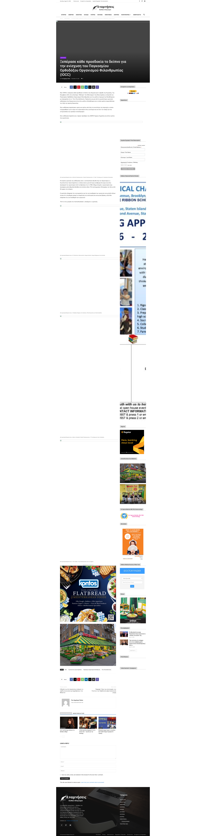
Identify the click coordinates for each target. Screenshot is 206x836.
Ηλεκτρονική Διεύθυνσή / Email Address (131, 147)
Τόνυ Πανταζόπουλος (106, 669)
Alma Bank (123, 524)
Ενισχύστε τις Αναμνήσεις (85, 1)
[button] (144, 15)
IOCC (66, 669)
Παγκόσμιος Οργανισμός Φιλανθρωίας (91, 669)
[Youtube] (145, 1)
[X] (75, 87)
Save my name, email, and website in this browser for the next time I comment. (82, 774)
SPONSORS (123, 799)
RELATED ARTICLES (66, 713)
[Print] (93, 87)
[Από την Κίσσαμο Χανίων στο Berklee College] (69, 723)
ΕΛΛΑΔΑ (86, 14)
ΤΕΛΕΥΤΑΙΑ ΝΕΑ (124, 824)
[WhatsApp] (82, 87)
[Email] (89, 87)
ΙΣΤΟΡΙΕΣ (63, 14)
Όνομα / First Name (126, 152)
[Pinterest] (78, 87)
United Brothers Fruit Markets (128, 458)
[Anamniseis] (103, 7)
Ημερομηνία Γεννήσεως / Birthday (129, 162)
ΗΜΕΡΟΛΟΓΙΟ (137, 14)
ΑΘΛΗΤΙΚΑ (79, 14)
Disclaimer (98, 834)
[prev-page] (61, 737)
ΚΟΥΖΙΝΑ (100, 14)
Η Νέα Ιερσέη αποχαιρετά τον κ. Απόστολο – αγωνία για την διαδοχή (87, 732)
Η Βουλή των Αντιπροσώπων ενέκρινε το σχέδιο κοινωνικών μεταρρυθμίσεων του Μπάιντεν (71, 691)
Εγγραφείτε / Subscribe (120, 834)
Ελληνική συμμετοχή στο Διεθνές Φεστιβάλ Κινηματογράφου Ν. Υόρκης (106, 732)
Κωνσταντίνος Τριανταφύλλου (75, 669)
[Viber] (97, 87)
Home (61, 18)
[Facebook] (139, 1)
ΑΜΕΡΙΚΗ (71, 14)
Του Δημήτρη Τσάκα (65, 78)
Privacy (103, 834)
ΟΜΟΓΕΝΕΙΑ (108, 14)
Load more (132, 650)
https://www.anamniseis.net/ (77, 702)
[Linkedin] (86, 87)
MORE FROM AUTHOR (78, 713)
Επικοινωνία (76, 1)
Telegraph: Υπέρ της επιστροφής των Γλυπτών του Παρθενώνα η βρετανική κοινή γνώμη (104, 691)
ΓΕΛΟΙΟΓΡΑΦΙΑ (125, 821)
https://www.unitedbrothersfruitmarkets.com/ (133, 481)
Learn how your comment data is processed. (92, 782)
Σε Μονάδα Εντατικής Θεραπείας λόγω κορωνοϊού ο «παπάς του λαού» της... (137, 634)
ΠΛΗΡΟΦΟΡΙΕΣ (125, 14)
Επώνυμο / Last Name (126, 157)
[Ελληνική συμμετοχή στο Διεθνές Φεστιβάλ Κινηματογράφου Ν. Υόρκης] (107, 723)
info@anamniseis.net (72, 820)
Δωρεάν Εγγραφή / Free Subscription (100, 1)
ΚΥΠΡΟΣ (93, 14)
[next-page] (64, 737)
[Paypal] (142, 1)
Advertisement (110, 834)
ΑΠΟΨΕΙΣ (116, 14)
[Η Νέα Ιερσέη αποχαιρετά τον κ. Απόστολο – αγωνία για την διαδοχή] (88, 723)
